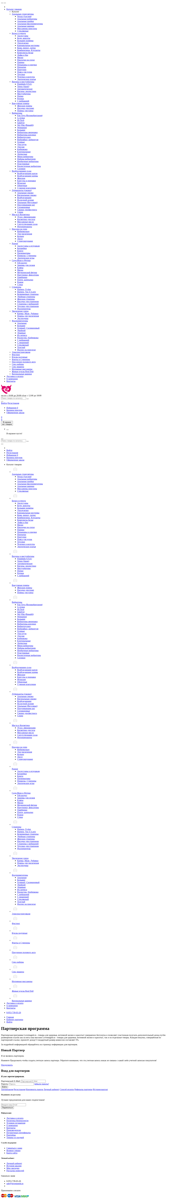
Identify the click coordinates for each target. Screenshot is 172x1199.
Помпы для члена (25, 111)
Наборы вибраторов (26, 159)
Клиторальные (24, 152)
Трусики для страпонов (28, 306)
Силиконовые (23, 207)
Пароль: (4, 1084)
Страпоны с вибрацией (28, 304)
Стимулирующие (25, 241)
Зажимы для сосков (26, 265)
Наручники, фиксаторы (28, 275)
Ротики (20, 98)
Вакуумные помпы (20, 103)
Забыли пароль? (41, 1084)
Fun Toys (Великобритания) (29, 115)
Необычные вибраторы (28, 161)
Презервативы (23, 253)
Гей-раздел (22, 263)
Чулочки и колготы (26, 77)
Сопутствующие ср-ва (27, 224)
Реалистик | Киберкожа (27, 338)
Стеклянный (23, 345)
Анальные (22, 323)
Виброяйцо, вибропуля (27, 139)
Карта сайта (11, 1153)
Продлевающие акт (26, 205)
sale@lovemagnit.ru (14, 1183)
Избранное (12, 408)
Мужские (21, 183)
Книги (20, 251)
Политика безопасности (17, 1120)
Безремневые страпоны (28, 294)
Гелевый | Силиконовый (28, 328)
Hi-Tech (20, 120)
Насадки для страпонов (28, 301)
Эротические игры (25, 258)
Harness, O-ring (24, 289)
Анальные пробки (25, 21)
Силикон (21, 168)
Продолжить (7, 1065)
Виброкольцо (23, 231)
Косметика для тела (26, 219)
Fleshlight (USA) (24, 84)
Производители (13, 1130)
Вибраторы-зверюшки (27, 132)
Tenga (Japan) (23, 86)
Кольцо (20, 236)
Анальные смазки (25, 193)
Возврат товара (13, 1150)
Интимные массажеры (22, 369)
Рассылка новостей (15, 1170)
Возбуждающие (24, 197)
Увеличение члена (20, 311)
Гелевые (21, 142)
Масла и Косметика (21, 214)
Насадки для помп (25, 108)
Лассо (20, 239)
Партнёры (11, 1135)
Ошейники (22, 277)
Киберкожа (22, 149)
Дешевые (21, 333)
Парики (20, 62)
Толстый (21, 347)
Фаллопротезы (24, 309)
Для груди (21, 144)
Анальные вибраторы (27, 19)
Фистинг (16, 354)
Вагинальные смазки (26, 195)
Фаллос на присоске (26, 350)
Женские (21, 178)
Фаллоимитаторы (20, 321)
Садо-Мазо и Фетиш (21, 260)
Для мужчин (23, 43)
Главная (10, 1017)
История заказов (14, 1166)
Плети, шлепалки (25, 280)
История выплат (100, 1089)
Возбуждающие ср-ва (21, 171)
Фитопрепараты (24, 226)
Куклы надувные (19, 357)
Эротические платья (26, 79)
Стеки (20, 284)
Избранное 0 (12, 455)
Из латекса (22, 335)
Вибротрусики (24, 137)
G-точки (21, 118)
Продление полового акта (24, 362)
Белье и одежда (19, 33)
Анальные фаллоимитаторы (30, 24)
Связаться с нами (14, 1148)
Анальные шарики (25, 26)
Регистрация (13, 403)
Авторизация (7, 1089)
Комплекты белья (25, 53)
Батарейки (22, 248)
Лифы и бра (22, 55)
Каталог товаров (14, 9)
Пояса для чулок (24, 72)
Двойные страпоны (26, 296)
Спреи (20, 212)
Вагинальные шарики (22, 374)
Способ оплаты (67, 1089)
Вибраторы (17, 113)
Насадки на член (19, 229)
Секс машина (18, 367)
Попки (20, 96)
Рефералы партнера (83, 1089)
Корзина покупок (14, 410)
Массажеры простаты (27, 28)
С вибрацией (23, 101)
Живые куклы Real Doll (22, 371)
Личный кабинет (51, 1089)
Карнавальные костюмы (28, 45)
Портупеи (21, 69)
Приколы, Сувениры (26, 255)
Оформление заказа (15, 412)
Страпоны (16, 287)
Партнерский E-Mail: (10, 1081)
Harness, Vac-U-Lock (26, 292)
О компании (12, 379)
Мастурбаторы (24, 94)
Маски (20, 57)
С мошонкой (23, 342)
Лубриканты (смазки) (22, 190)
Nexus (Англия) (24, 16)
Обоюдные (22, 185)
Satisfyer (21, 123)
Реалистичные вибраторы (29, 166)
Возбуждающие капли (27, 173)
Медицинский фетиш (27, 272)
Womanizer (22, 127)
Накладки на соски (26, 60)
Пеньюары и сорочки (27, 65)
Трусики (21, 74)
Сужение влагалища (26, 188)
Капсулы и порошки (26, 181)
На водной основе (25, 200)
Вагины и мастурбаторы (23, 82)
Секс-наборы (18, 364)
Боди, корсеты (23, 38)
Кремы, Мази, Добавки (27, 313)
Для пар (20, 147)
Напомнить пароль (34, 1089)
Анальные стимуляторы (23, 14)
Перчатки (21, 67)
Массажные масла (25, 222)
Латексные (22, 154)
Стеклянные (22, 31)
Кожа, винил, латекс (26, 48)
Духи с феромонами (26, 217)
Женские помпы (24, 106)
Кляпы (20, 268)
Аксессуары (22, 36)
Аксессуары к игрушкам (28, 246)
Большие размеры (25, 40)
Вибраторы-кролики (26, 135)
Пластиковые (23, 164)
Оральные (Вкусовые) (27, 202)
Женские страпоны (26, 299)
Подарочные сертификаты (18, 1133)
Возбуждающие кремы (27, 176)
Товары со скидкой (15, 1137)
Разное (15, 243)
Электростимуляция (21, 352)
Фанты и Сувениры (21, 359)
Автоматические (25, 89)
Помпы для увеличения (28, 316)
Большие (21, 130)
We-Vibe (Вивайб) (25, 125)
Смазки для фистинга (27, 210)
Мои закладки (12, 1168)
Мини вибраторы (25, 156)
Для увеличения (24, 234)
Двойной (21, 330)
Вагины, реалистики (26, 91)
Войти (9, 450)
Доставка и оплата (14, 376)
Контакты (10, 381)
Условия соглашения (15, 1123)
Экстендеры (22, 318)
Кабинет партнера (14, 1019)
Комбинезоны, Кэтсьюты (28, 50)
